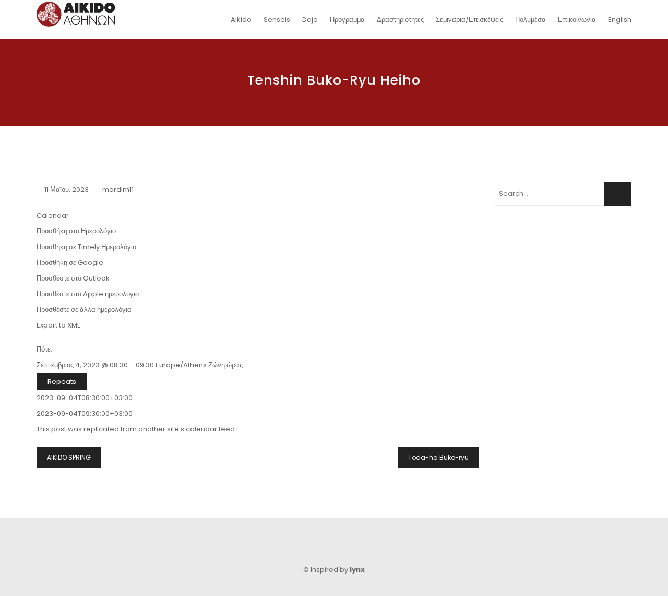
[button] (76, 231)
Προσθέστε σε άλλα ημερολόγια (84, 309)
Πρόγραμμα (347, 20)
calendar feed (210, 429)
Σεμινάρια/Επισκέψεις (469, 20)
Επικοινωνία (577, 20)
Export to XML (58, 325)
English (619, 20)
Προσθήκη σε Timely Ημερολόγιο (86, 247)
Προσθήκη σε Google (70, 262)
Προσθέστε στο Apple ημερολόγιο (88, 294)
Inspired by (338, 570)
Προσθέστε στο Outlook (73, 278)
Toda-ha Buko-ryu (438, 457)
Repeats (61, 382)
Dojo (310, 20)
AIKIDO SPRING (69, 457)
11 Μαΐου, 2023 (66, 189)
